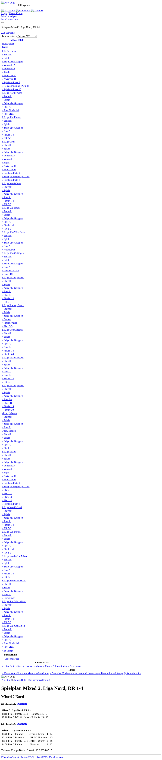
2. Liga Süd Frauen (11, 117)
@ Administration (132, 673)
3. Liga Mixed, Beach (13, 385)
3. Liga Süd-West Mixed (14, 601)
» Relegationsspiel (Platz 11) (16, 86)
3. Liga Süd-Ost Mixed (13, 625)
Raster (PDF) (27, 757)
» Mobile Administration (55, 666)
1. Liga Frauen (9, 51)
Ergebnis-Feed (12, 658)
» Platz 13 (7, 497)
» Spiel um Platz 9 (11, 82)
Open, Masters (9, 430)
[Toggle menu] (2, 22)
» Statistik (7, 54)
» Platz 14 (7, 500)
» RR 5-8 (6, 138)
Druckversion (56, 757)
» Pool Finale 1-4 (10, 110)
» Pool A (6, 106)
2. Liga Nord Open (11, 183)
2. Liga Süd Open (11, 207)
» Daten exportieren (33, 666)
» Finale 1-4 (8, 134)
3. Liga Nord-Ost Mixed (14, 580)
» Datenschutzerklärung (111, 673)
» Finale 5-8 (8, 354)
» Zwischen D (9, 79)
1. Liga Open (8, 141)
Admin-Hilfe (19, 680)
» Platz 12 (7, 493)
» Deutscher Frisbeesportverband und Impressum (74, 673)
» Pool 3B (7, 403)
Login (4, 13)
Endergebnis (8, 43)
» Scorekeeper (75, 666)
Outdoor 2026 (16, 40)
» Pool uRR (8, 113)
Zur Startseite (8, 32)
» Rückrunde (8, 249)
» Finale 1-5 (8, 406)
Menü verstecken (9, 19)
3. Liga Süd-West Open (13, 232)
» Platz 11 (7, 490)
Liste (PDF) (41, 757)
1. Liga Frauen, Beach (13, 305)
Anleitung (7, 680)
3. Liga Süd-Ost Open (13, 253)
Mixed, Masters (9, 413)
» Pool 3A (7, 399)
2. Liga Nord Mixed (12, 507)
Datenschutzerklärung (39, 680)
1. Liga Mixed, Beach (13, 277)
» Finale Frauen (9, 322)
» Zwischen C (9, 75)
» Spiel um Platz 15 (11, 89)
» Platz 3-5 (7, 326)
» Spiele (6, 58)
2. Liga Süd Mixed (11, 531)
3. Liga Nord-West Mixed (15, 556)
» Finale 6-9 (8, 409)
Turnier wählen (9, 36)
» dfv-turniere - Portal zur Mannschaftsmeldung (25, 673)
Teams (5, 47)
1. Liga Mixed (9, 451)
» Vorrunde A (8, 65)
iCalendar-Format (10, 757)
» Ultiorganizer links (12, 666)
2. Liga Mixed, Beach (13, 357)
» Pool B (6, 295)
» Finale (6, 448)
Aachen (22, 703)
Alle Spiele (7, 650)
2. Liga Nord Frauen (12, 93)
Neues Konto (15, 13)
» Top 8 (5, 72)
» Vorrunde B (8, 68)
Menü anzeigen (9, 16)
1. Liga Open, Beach (12, 329)
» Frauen (6, 319)
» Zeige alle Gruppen (12, 61)
